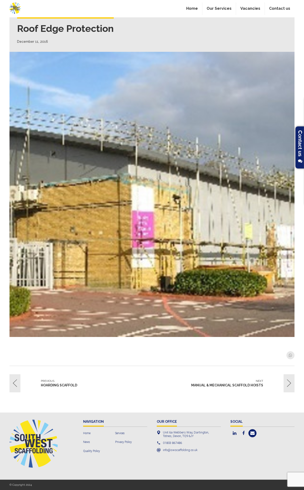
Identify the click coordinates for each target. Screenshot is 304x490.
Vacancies (250, 8)
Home (192, 8)
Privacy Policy (123, 442)
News (86, 442)
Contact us (279, 8)
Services (120, 433)
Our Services (219, 8)
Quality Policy (91, 451)
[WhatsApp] (290, 355)
